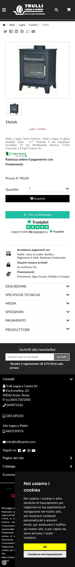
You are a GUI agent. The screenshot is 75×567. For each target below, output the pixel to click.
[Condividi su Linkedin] (17, 32)
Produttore (17, 330)
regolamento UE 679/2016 (40, 364)
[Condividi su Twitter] (5, 32)
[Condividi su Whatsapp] (28, 32)
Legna (22, 25)
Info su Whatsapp (39, 214)
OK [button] (45, 546)
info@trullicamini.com (20, 442)
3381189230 (14, 416)
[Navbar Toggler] (4, 10)
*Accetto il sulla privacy (36, 366)
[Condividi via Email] (33, 32)
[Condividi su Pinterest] (22, 32)
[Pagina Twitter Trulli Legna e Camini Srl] (24, 450)
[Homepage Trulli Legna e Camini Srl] (4, 25)
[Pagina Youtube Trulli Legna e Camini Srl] (33, 450)
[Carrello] (69, 10)
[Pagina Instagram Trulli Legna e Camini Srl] (28, 450)
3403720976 (14, 431)
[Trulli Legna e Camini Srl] (29, 10)
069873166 (14, 405)
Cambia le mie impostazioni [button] (45, 554)
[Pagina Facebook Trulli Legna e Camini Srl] (19, 450)
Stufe (12, 25)
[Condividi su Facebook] (11, 32)
